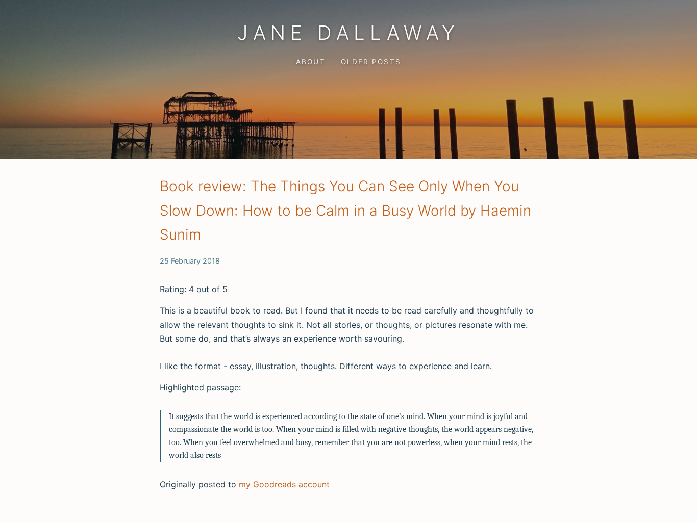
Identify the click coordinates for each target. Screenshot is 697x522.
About (310, 62)
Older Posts (371, 62)
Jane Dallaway (348, 32)
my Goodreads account (284, 484)
